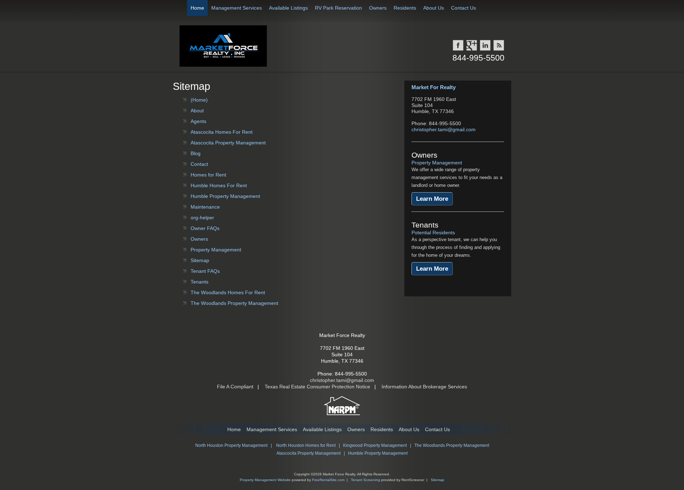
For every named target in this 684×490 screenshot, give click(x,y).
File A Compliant (235, 386)
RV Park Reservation (338, 8)
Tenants (199, 282)
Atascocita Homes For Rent (222, 132)
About (197, 110)
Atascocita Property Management (228, 143)
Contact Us (463, 8)
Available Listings (288, 8)
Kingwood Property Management (375, 445)
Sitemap (200, 260)
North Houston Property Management (231, 445)
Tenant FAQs (205, 271)
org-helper (202, 217)
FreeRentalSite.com (328, 480)
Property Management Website (265, 480)
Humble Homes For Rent (219, 185)
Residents (405, 8)
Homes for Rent (208, 175)
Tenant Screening (365, 480)
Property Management (216, 249)
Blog (196, 153)
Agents (198, 121)
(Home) (199, 100)
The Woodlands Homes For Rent (228, 292)
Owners (378, 8)
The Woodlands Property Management (234, 303)
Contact (199, 164)
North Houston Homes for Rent (306, 445)
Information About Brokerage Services (424, 386)
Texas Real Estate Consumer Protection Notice (317, 386)
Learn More (432, 198)
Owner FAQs (205, 228)
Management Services (236, 8)
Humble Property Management (225, 196)
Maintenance (205, 207)
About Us (433, 8)
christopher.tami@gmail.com (443, 129)
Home (197, 8)
